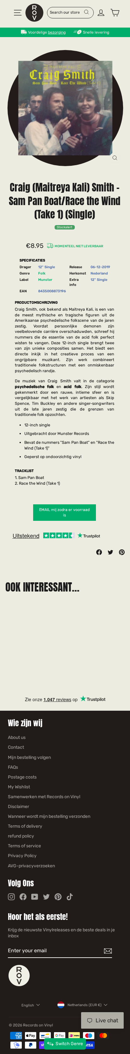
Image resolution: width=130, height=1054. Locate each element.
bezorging (57, 32)
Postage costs (22, 777)
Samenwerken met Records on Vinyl (44, 796)
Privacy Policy (22, 855)
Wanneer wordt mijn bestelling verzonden (49, 816)
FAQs (13, 767)
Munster (45, 280)
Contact (16, 747)
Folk (41, 273)
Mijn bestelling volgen (29, 757)
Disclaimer (18, 806)
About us (17, 737)
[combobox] (67, 12)
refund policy (21, 836)
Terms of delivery (25, 826)
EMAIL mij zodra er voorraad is (64, 512)
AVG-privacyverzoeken (31, 866)
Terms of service (24, 846)
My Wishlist (19, 787)
